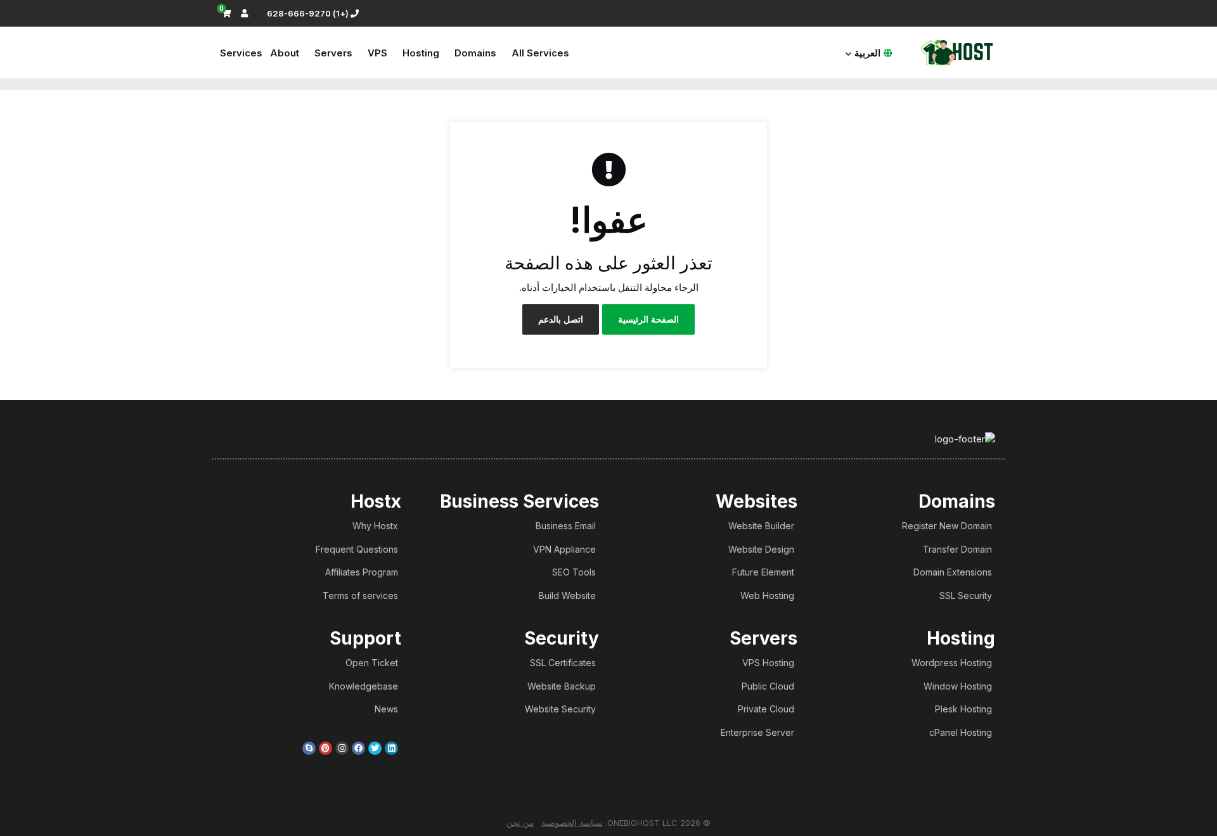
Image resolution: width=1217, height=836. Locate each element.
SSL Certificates (563, 662)
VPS (377, 53)
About (284, 53)
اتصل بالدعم (560, 319)
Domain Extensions (952, 572)
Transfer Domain (957, 549)
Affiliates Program (361, 572)
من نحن (520, 823)
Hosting (420, 53)
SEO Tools (574, 572)
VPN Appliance (564, 549)
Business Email (566, 525)
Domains (475, 53)
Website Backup (561, 686)
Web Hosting (767, 595)
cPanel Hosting (960, 732)
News (386, 709)
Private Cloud (766, 709)
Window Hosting (958, 686)
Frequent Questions (357, 549)
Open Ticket (371, 662)
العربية (867, 53)
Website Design (761, 549)
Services (241, 53)
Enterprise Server (757, 732)
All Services (540, 53)
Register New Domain (947, 525)
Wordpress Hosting (951, 662)
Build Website (567, 595)
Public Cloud (768, 686)
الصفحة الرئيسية (648, 319)
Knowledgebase (363, 686)
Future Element (763, 572)
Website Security (560, 709)
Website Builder (761, 525)
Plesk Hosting (963, 709)
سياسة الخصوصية (572, 823)
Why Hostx (375, 525)
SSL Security (965, 595)
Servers (333, 53)
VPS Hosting (768, 662)
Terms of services (360, 595)
